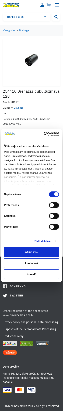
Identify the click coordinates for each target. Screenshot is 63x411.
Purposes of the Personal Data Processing (29, 329)
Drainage (24, 30)
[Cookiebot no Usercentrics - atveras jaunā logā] (44, 134)
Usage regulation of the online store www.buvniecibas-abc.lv (25, 313)
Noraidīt (31, 274)
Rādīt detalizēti (43, 241)
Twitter (16, 295)
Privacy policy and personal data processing (30, 322)
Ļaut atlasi (31, 263)
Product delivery (13, 336)
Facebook (18, 286)
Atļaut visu (31, 251)
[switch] (54, 205)
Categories (15, 17)
